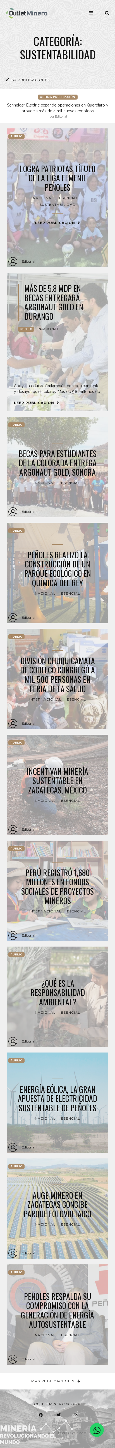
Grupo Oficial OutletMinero (66, 1433)
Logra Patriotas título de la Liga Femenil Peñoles (57, 178)
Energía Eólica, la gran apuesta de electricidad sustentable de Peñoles (57, 1099)
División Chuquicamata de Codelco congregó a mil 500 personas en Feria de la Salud (57, 674)
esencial (68, 198)
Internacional (45, 699)
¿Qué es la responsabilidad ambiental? (57, 993)
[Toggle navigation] (91, 13)
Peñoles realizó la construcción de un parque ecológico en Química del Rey (57, 568)
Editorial (28, 261)
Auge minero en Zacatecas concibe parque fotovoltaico (57, 1205)
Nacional (43, 198)
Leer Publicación (55, 223)
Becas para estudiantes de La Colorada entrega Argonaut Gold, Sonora (58, 463)
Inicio (33, 1433)
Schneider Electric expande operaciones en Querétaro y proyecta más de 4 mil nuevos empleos (57, 110)
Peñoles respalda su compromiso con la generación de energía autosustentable (57, 1310)
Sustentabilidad (58, 204)
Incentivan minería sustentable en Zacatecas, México (57, 781)
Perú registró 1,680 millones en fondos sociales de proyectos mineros (57, 886)
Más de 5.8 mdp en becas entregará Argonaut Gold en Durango (53, 302)
